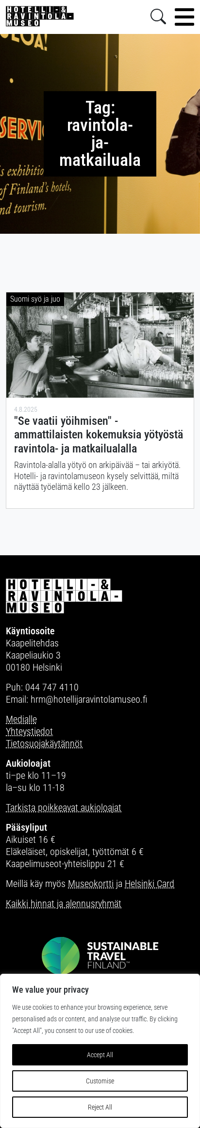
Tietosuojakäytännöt (44, 743)
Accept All (100, 1055)
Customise (100, 1081)
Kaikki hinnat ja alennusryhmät (63, 903)
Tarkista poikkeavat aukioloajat (63, 807)
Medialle (21, 719)
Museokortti (91, 883)
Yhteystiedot (29, 731)
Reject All (100, 1107)
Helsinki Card (149, 883)
